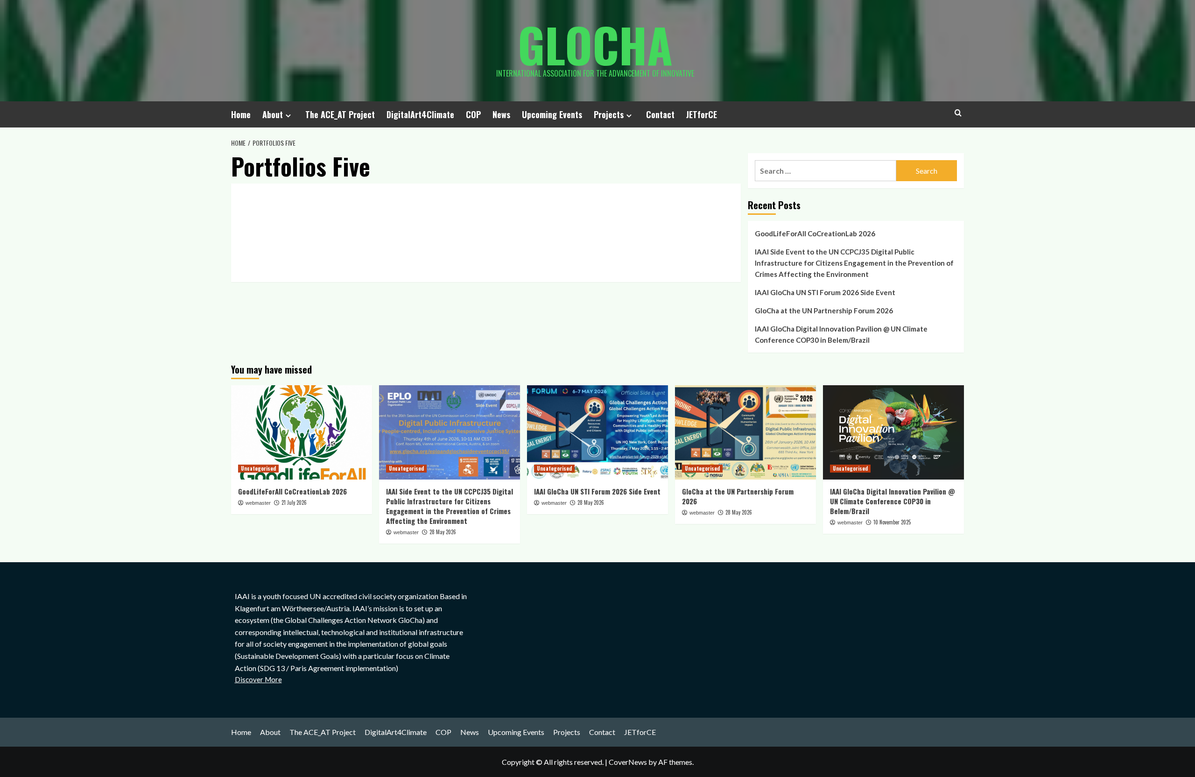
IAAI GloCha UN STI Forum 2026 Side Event (825, 292)
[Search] (958, 113)
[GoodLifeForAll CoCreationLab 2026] (301, 432)
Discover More (258, 679)
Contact (660, 114)
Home (241, 114)
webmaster (258, 503)
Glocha (595, 44)
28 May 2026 (442, 532)
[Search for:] (825, 170)
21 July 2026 (294, 502)
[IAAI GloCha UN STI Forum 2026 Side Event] (597, 432)
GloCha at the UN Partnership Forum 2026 (824, 310)
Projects (609, 114)
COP (473, 114)
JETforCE (701, 114)
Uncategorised (258, 468)
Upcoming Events (552, 114)
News (501, 114)
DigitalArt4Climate (420, 114)
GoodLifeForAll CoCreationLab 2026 (815, 233)
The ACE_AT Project (340, 114)
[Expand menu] (288, 116)
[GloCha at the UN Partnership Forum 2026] (745, 432)
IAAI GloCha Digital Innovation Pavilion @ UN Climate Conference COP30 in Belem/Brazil (841, 334)
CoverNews (628, 761)
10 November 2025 (892, 522)
